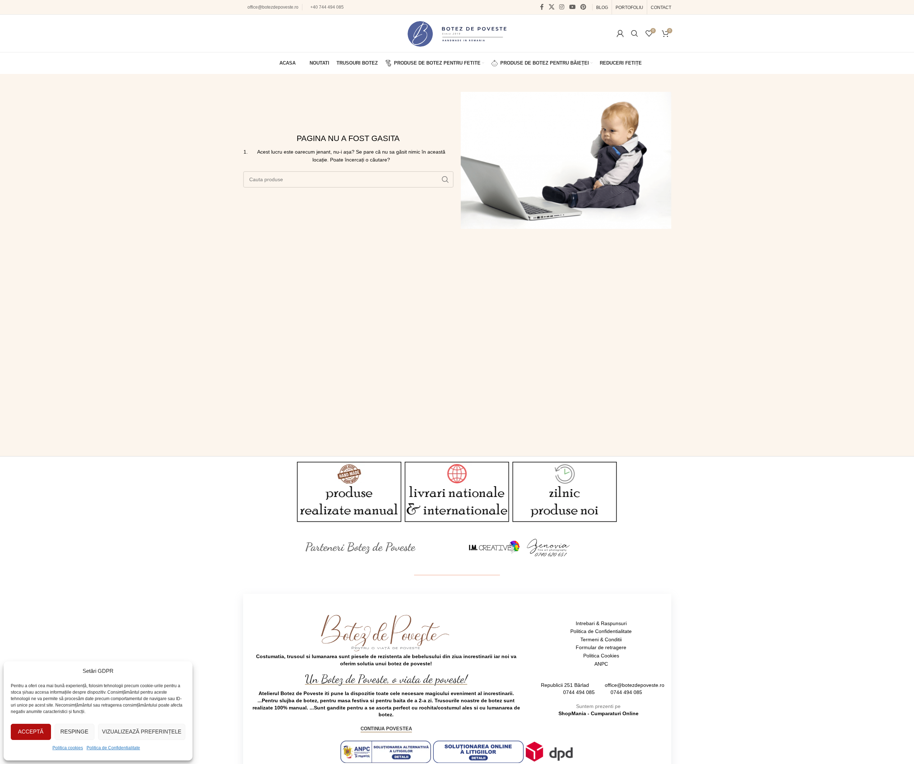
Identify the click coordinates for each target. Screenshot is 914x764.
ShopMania (572, 713)
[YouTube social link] (572, 7)
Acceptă (30, 731)
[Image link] (494, 547)
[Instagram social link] (562, 7)
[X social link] (551, 7)
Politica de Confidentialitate (113, 747)
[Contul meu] (620, 33)
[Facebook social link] (542, 7)
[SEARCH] (445, 179)
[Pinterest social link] (583, 7)
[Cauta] (634, 33)
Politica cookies (67, 747)
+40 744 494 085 (327, 7)
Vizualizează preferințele (141, 731)
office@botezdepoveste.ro (272, 7)
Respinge (74, 731)
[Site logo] (457, 33)
